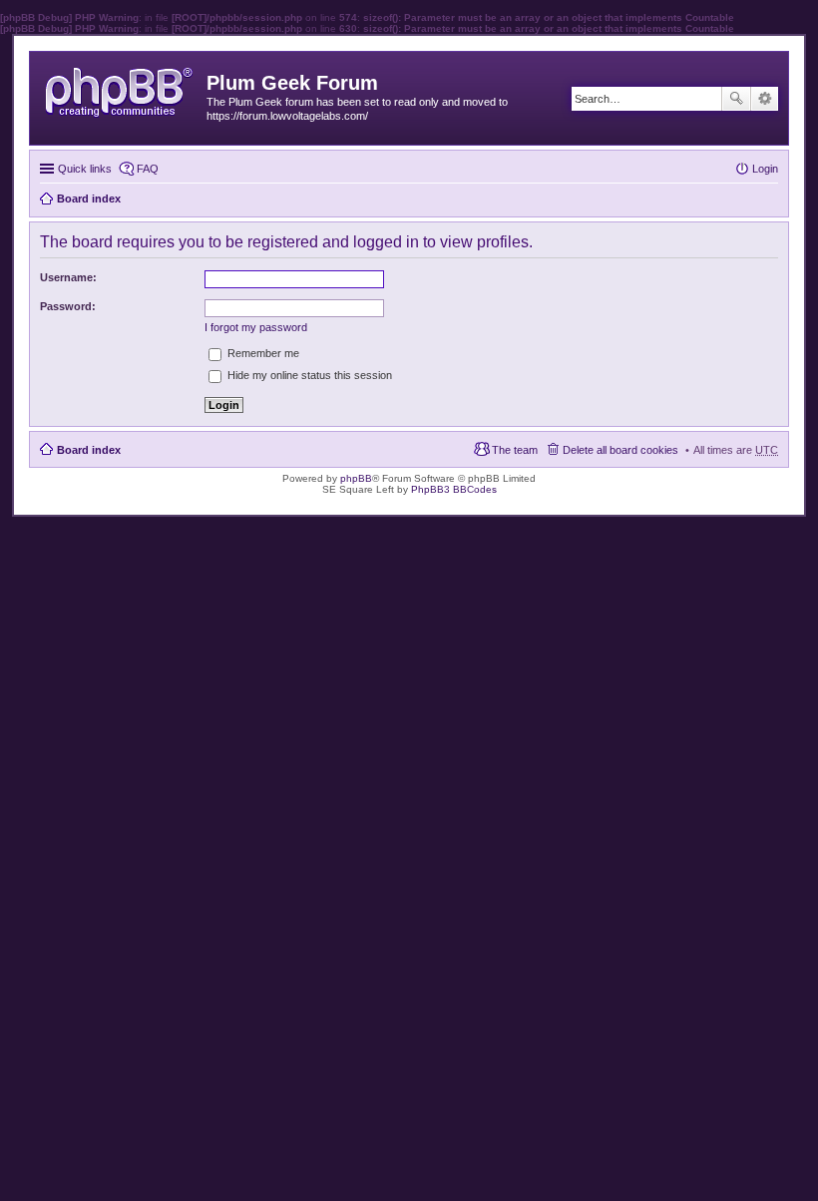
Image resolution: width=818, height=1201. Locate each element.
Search (736, 99)
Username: (68, 277)
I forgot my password (255, 327)
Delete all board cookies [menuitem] (620, 450)
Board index (89, 450)
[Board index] (120, 88)
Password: (68, 306)
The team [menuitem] (515, 450)
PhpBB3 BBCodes (454, 489)
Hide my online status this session (308, 375)
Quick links (85, 169)
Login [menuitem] (765, 169)
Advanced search (764, 99)
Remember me (261, 353)
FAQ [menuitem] (148, 169)
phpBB (356, 478)
